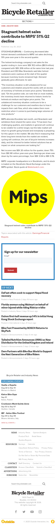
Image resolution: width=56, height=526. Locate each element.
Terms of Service (25, 452)
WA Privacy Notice (26, 459)
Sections (27, 21)
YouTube (32, 511)
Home (3, 26)
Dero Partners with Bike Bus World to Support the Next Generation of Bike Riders (26, 352)
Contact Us (37, 463)
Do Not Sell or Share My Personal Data (34, 455)
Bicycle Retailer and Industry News (22, 375)
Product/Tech (24, 436)
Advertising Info (25, 471)
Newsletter (33, 475)
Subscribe (23, 475)
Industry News (12, 26)
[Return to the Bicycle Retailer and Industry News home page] (28, 15)
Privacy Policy (47, 448)
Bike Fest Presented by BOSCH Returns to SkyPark (24, 329)
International (14, 323)
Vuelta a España (8, 385)
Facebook (15, 511)
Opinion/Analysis (39, 432)
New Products (15, 299)
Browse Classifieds (26, 467)
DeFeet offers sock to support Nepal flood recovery (24, 294)
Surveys (22, 444)
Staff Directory (24, 463)
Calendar (31, 444)
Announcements (16, 335)
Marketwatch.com (36, 167)
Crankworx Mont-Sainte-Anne (15, 404)
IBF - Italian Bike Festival (12, 413)
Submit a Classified (44, 467)
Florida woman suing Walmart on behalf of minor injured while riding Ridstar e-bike (24, 306)
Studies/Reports (25, 440)
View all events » (8, 423)
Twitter (24, 511)
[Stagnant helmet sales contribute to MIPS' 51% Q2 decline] (28, 223)
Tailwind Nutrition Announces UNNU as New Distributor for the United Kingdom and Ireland (27, 341)
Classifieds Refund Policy (29, 448)
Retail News (36, 436)
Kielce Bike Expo (9, 394)
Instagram (40, 511)
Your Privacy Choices (43, 452)
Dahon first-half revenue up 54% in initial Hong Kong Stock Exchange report (27, 317)
